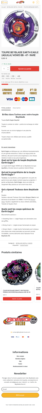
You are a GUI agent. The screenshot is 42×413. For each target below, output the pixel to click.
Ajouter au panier (24, 69)
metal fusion (24, 245)
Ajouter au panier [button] (17, 298)
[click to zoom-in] (20, 28)
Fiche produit (6, 108)
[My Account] (33, 2)
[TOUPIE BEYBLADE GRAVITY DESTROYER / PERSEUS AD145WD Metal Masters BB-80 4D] (17, 272)
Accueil (3, 7)
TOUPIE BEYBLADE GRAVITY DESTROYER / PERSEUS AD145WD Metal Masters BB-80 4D (16, 291)
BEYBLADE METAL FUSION (14, 7)
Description (17, 108)
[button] (8, 67)
